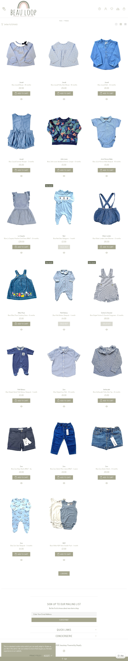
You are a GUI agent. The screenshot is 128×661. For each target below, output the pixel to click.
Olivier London (106, 236)
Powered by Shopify (74, 645)
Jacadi (21, 82)
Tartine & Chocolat (106, 313)
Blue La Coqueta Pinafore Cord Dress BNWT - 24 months (21, 238)
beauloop (23, 9)
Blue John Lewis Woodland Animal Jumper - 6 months (64, 162)
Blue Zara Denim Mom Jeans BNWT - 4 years (64, 469)
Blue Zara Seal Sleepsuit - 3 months (21, 546)
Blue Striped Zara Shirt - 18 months (64, 392)
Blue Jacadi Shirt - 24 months (107, 85)
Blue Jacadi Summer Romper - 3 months (21, 162)
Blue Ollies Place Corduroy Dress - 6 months (21, 315)
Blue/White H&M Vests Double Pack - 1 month (64, 546)
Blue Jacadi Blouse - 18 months (21, 85)
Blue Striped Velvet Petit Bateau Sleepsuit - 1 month (21, 392)
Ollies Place (21, 313)
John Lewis (64, 159)
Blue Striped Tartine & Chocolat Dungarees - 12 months (106, 315)
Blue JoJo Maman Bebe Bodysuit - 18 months (107, 162)
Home (60, 20)
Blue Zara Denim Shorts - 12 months (107, 469)
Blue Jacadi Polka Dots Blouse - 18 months (64, 85)
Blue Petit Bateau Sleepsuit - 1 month (64, 315)
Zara (64, 389)
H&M (64, 543)
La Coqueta (21, 236)
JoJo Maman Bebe (106, 159)
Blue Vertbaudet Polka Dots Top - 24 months (106, 392)
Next (64, 236)
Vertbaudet (106, 389)
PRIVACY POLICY (35, 655)
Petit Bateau (64, 313)
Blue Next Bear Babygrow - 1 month (64, 238)
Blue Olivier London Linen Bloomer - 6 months (107, 238)
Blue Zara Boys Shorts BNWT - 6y (21, 469)
